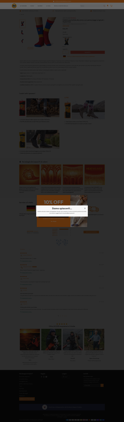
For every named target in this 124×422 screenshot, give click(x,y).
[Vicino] (85, 208)
